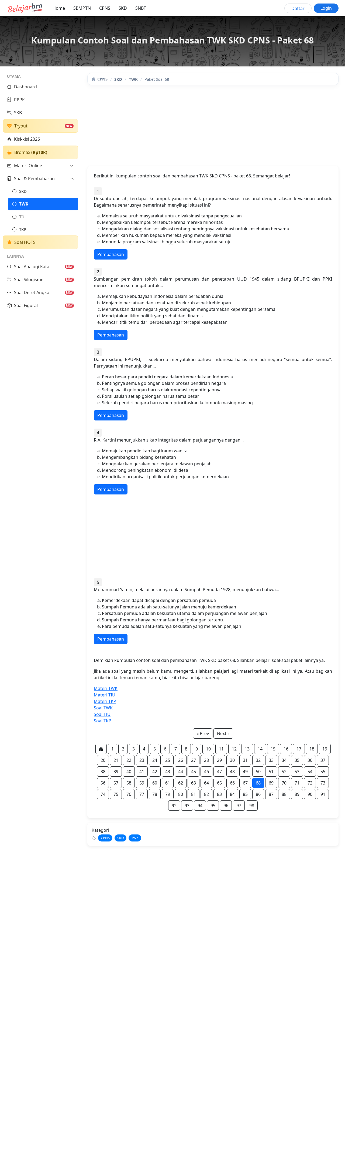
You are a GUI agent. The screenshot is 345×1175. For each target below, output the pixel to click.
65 (219, 783)
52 (284, 772)
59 (141, 783)
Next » (223, 733)
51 (271, 772)
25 (167, 760)
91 (322, 794)
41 (141, 772)
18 (311, 749)
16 (286, 749)
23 (141, 760)
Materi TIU (104, 695)
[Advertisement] (213, 128)
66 (232, 783)
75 (115, 794)
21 (115, 760)
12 (234, 749)
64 (206, 783)
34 (284, 760)
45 (193, 772)
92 (174, 806)
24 (154, 760)
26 (180, 760)
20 (103, 760)
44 (180, 772)
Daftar (298, 8)
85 (245, 794)
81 (193, 794)
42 (154, 772)
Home (59, 8)
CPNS (104, 8)
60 (154, 783)
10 (208, 749)
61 (167, 783)
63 (193, 783)
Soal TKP (102, 721)
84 (232, 794)
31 (245, 760)
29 (219, 760)
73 (322, 783)
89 (297, 794)
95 (213, 806)
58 (128, 783)
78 (154, 794)
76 (128, 794)
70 (284, 783)
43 (167, 772)
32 (258, 760)
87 (271, 794)
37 (322, 760)
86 (258, 794)
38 (103, 772)
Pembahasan (110, 254)
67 (245, 783)
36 (310, 760)
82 (206, 794)
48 (232, 772)
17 (298, 749)
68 (258, 783)
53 (297, 772)
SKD (123, 8)
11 (221, 749)
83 (219, 794)
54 (310, 772)
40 (128, 772)
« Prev (202, 733)
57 (115, 783)
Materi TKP (105, 701)
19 (324, 749)
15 (273, 749)
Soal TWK (103, 708)
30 (232, 760)
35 (297, 760)
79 (167, 794)
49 (245, 772)
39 (115, 772)
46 (206, 772)
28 (206, 760)
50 (258, 772)
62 (180, 783)
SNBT (140, 8)
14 (260, 749)
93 (187, 806)
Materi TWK (106, 688)
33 (271, 760)
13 (247, 749)
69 (271, 783)
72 (310, 783)
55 (322, 772)
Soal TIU (102, 714)
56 (103, 783)
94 (200, 806)
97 (238, 806)
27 (193, 760)
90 (310, 794)
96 (225, 806)
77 (141, 794)
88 (284, 794)
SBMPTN (82, 8)
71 (297, 783)
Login (326, 8)
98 (251, 806)
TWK (133, 79)
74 (103, 794)
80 (180, 794)
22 (128, 760)
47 (219, 772)
